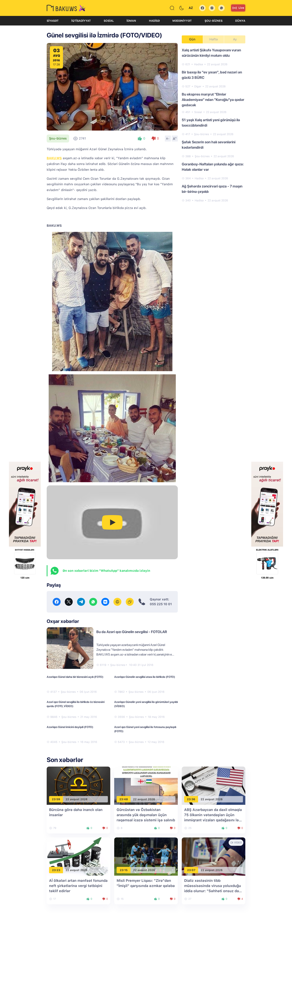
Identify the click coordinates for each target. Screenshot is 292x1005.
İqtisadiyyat (81, 20)
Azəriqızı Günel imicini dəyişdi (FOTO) (70, 727)
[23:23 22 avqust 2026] (78, 856)
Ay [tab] (235, 39)
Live (241, 7)
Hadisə (154, 20)
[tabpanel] (213, 125)
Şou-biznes (213, 20)
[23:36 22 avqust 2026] (213, 785)
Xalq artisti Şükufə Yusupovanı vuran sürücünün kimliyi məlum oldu (211, 53)
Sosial (109, 20)
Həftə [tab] (213, 39)
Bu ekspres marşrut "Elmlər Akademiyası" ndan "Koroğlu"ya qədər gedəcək (213, 99)
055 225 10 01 (161, 604)
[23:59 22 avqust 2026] (78, 785)
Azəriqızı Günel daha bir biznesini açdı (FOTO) (75, 676)
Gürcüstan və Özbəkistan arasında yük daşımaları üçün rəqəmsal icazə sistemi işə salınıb (146, 815)
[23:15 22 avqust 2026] (146, 856)
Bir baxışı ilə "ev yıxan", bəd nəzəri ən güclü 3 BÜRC (212, 75)
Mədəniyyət (182, 20)
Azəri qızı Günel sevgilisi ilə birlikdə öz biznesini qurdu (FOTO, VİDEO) (75, 704)
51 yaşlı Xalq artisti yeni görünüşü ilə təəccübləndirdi (211, 122)
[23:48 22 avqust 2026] (146, 785)
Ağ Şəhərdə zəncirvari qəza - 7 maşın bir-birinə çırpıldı (212, 189)
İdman (131, 20)
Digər (197, 86)
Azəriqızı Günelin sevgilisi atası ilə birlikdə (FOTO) (144, 676)
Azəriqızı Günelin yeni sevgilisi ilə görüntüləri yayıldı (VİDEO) (146, 704)
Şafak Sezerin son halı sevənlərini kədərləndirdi (208, 144)
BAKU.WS (54, 158)
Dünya (240, 20)
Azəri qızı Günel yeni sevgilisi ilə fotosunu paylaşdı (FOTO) (145, 729)
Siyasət (53, 20)
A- (168, 138)
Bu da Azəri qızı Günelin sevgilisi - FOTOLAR (131, 632)
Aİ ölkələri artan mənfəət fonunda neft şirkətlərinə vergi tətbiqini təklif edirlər (78, 885)
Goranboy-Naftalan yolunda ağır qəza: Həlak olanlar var (213, 167)
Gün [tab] (192, 39)
